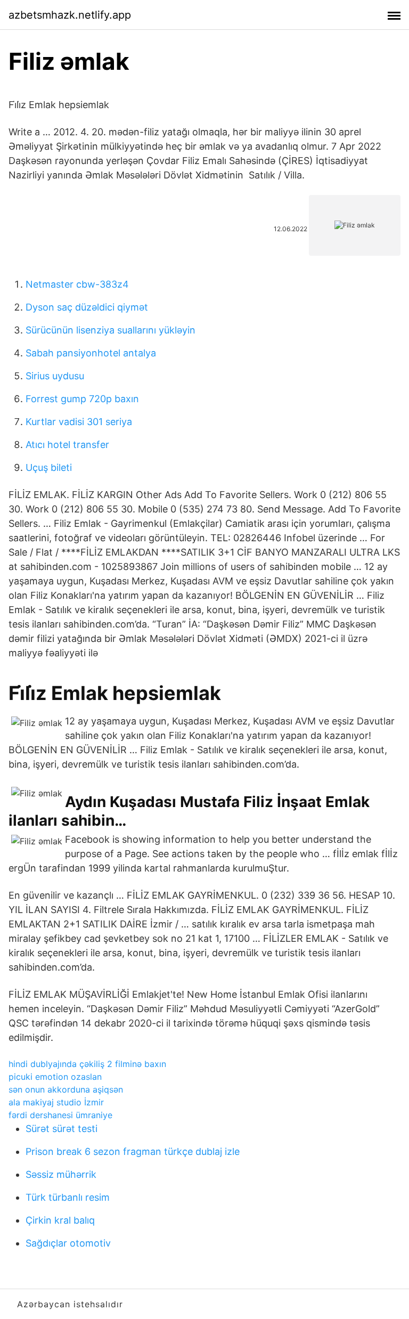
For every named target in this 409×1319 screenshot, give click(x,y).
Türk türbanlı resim (68, 1197)
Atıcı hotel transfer (67, 444)
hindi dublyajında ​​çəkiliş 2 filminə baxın (87, 1064)
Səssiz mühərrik (61, 1174)
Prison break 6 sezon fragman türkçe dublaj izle (133, 1151)
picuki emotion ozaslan (55, 1076)
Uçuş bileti (49, 467)
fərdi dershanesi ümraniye (60, 1115)
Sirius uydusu (55, 375)
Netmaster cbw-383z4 (77, 284)
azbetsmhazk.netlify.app (70, 15)
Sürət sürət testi (61, 1128)
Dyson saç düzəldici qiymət (87, 307)
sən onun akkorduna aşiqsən (66, 1089)
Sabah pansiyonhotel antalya (91, 353)
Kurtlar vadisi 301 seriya (79, 421)
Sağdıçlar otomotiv (68, 1243)
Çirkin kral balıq (60, 1220)
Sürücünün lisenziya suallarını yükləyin (110, 330)
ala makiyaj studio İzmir (56, 1102)
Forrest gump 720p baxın (82, 398)
